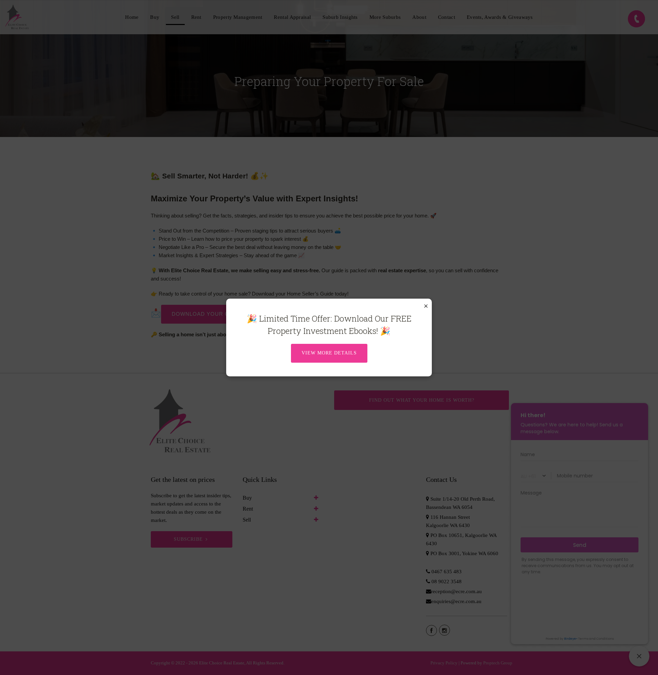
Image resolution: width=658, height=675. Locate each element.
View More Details (329, 352)
